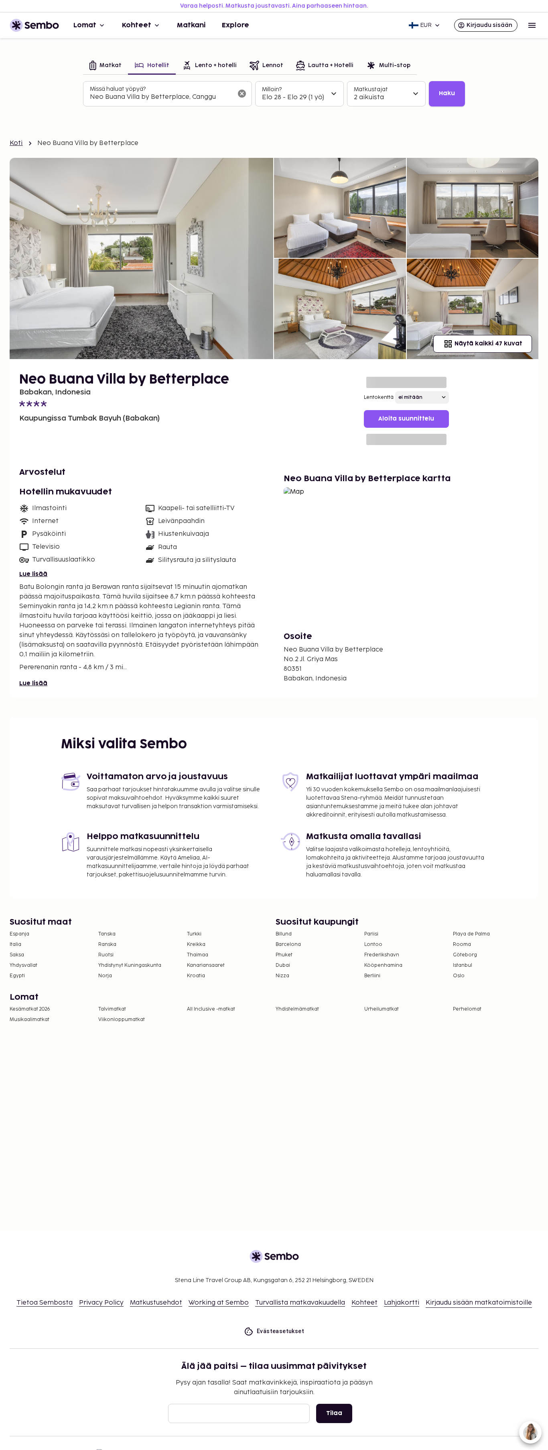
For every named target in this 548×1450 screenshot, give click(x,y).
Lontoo (373, 944)
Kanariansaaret (206, 965)
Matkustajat (371, 89)
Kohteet (136, 25)
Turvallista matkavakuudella (300, 1303)
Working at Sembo (219, 1303)
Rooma (462, 944)
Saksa (17, 955)
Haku (447, 93)
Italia (15, 944)
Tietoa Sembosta (44, 1303)
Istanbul (462, 965)
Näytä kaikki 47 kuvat (488, 343)
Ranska (107, 944)
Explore (235, 25)
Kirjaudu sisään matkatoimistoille (479, 1303)
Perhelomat (467, 1009)
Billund (284, 934)
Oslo (459, 976)
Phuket (284, 955)
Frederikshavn (381, 955)
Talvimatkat (112, 1009)
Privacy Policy (101, 1303)
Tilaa (334, 1413)
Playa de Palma (471, 934)
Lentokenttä (379, 397)
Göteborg (465, 955)
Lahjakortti (401, 1303)
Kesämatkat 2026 (30, 1009)
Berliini (372, 976)
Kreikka (196, 944)
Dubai (283, 965)
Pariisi (371, 934)
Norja (105, 976)
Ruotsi (106, 955)
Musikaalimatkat (29, 1020)
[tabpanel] (274, 94)
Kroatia (196, 976)
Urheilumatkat (381, 1009)
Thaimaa (197, 955)
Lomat (84, 25)
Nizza (282, 976)
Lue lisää (33, 574)
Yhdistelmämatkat (297, 1009)
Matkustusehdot (156, 1303)
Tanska (107, 934)
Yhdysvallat (23, 965)
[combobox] (161, 97)
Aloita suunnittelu (406, 418)
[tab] (105, 66)
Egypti (17, 976)
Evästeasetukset (280, 1331)
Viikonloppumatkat (121, 1020)
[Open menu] (532, 25)
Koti (16, 143)
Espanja (19, 934)
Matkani (191, 25)
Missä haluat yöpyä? (118, 89)
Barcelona (288, 944)
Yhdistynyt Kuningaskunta (129, 965)
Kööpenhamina (383, 965)
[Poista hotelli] (242, 93)
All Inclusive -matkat (211, 1009)
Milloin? (272, 89)
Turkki (194, 934)
